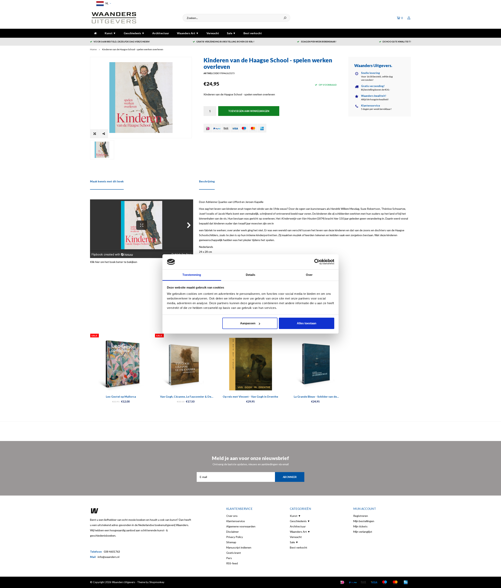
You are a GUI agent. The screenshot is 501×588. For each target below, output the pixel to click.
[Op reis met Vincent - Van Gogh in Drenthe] (250, 364)
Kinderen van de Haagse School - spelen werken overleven (132, 49)
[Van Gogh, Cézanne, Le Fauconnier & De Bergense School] (185, 364)
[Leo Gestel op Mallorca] (120, 364)
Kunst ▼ (110, 33)
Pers (229, 558)
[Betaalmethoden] (208, 128)
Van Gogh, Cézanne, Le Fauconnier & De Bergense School (185, 397)
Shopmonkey (156, 582)
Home (93, 49)
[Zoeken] (285, 18)
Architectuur (160, 33)
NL (106, 3)
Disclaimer (232, 531)
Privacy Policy (234, 537)
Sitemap (231, 542)
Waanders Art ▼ (188, 33)
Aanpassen (247, 323)
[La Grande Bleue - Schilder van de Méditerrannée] (315, 364)
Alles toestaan (306, 323)
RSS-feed (232, 563)
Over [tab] (309, 274)
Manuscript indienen (238, 547)
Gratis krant (233, 552)
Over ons (232, 515)
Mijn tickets (360, 526)
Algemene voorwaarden (240, 526)
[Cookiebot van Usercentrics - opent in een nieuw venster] (317, 262)
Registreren (360, 515)
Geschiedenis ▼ (134, 33)
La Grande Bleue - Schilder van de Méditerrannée (315, 397)
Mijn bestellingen (363, 521)
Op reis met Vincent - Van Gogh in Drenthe (250, 396)
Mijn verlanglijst (362, 531)
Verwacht (212, 33)
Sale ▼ (231, 33)
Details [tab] (250, 274)
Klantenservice (235, 521)
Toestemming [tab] (191, 274)
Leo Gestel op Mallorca (121, 396)
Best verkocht (252, 33)
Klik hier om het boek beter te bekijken (113, 262)
